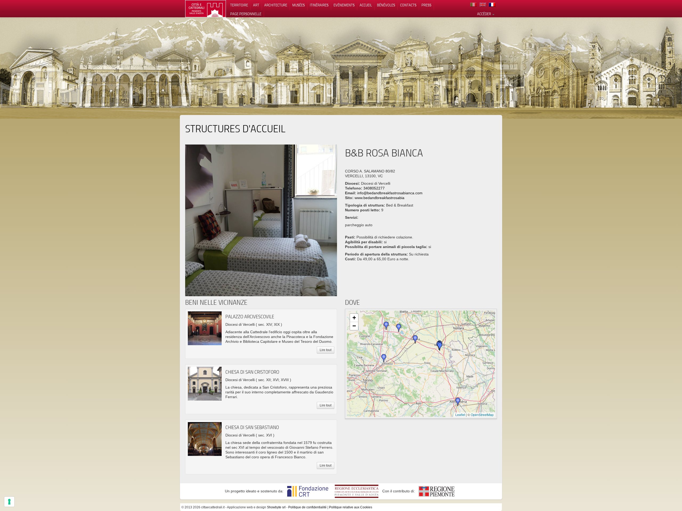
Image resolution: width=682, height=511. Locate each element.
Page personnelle (245, 13)
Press (426, 5)
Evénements (344, 5)
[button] (440, 346)
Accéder (484, 13)
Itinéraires (319, 5)
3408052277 (374, 188)
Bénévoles (386, 5)
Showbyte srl (276, 507)
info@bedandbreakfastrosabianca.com (390, 193)
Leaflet (460, 414)
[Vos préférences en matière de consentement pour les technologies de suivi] (9, 502)
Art (256, 5)
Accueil (366, 5)
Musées (298, 5)
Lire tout (325, 350)
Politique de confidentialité (307, 507)
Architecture (275, 5)
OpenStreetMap (482, 414)
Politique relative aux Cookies (350, 507)
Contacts (408, 5)
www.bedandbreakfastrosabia (379, 198)
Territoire (239, 5)
